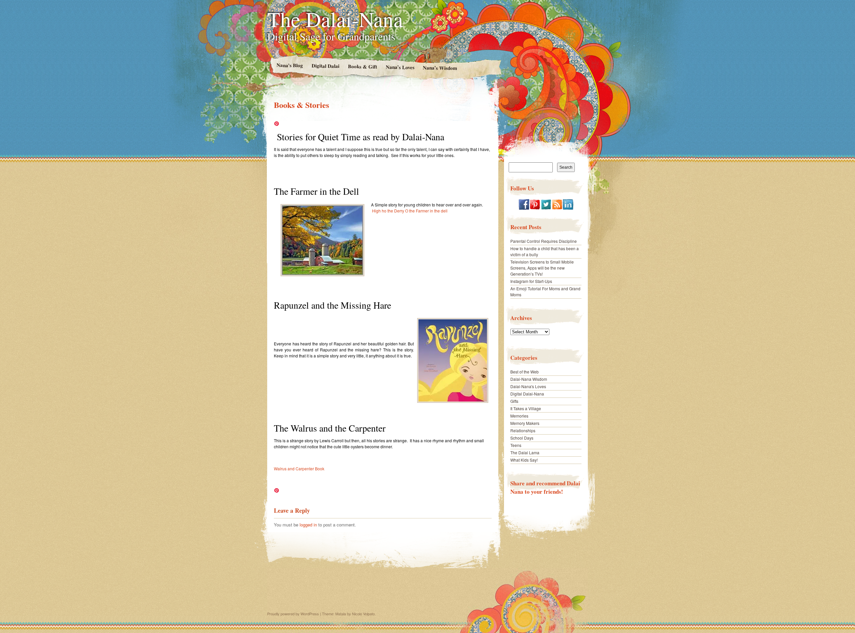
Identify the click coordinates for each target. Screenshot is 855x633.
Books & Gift (362, 66)
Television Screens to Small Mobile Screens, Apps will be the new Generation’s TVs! (542, 268)
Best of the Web (524, 371)
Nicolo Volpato (363, 613)
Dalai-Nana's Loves (528, 386)
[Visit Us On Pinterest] (534, 208)
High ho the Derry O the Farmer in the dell (410, 210)
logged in (308, 524)
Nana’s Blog (289, 65)
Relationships (522, 430)
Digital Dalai (325, 65)
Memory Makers (524, 423)
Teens (515, 445)
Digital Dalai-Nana (527, 394)
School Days (521, 438)
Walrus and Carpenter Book (299, 468)
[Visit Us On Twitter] (545, 208)
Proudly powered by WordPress (293, 613)
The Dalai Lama (524, 452)
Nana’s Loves (399, 67)
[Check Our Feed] (556, 208)
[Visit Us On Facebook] (523, 208)
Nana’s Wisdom (440, 68)
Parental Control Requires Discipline (543, 241)
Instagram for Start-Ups (531, 281)
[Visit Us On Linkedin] (567, 208)
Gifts (514, 401)
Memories (519, 416)
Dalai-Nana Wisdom (528, 379)
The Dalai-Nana (335, 18)
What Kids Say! (524, 460)
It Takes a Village (525, 408)
